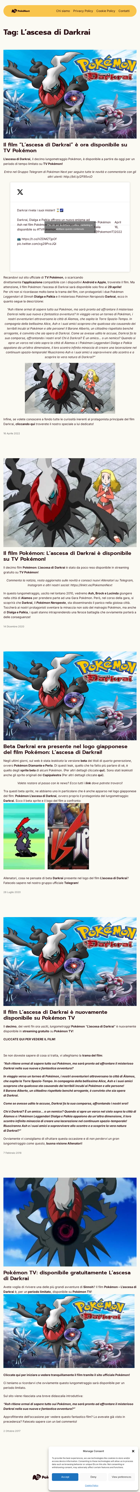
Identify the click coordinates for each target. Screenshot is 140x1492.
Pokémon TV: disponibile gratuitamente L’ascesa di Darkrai (67, 1275)
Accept (65, 1476)
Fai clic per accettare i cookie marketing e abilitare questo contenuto (70, 227)
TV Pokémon (54, 277)
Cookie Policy (91, 1485)
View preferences (121, 1476)
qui (101, 770)
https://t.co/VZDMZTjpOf (39, 239)
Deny (93, 1476)
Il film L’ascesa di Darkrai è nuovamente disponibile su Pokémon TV (55, 1015)
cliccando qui (25, 424)
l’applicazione (32, 282)
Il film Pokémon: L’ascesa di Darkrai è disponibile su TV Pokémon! (67, 556)
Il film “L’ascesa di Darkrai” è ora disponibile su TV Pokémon (65, 147)
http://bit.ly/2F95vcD (78, 176)
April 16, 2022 (118, 227)
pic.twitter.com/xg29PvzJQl (36, 244)
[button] (133, 1451)
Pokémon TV (63, 1031)
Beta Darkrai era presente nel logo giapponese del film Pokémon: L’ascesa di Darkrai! (65, 749)
